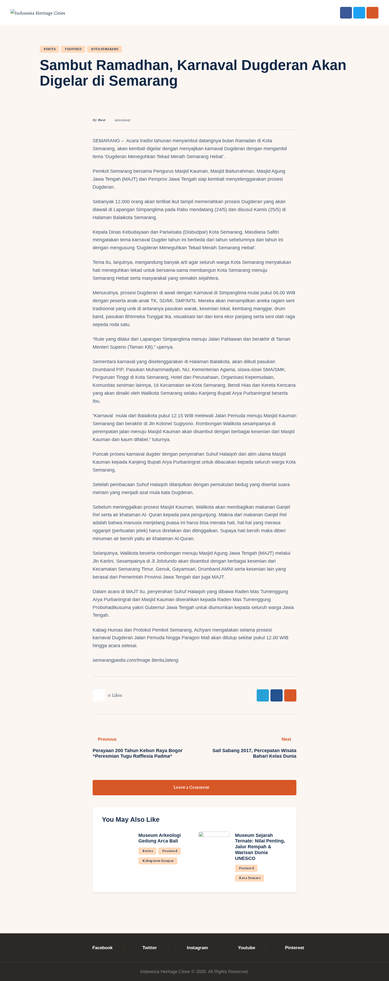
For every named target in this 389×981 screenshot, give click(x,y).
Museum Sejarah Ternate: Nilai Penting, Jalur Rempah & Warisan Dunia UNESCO (260, 847)
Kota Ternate (250, 878)
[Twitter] (359, 13)
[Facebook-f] (346, 13)
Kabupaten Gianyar (158, 860)
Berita (50, 49)
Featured (73, 49)
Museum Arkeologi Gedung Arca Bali (159, 838)
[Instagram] (372, 13)
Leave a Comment (192, 787)
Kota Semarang (105, 49)
